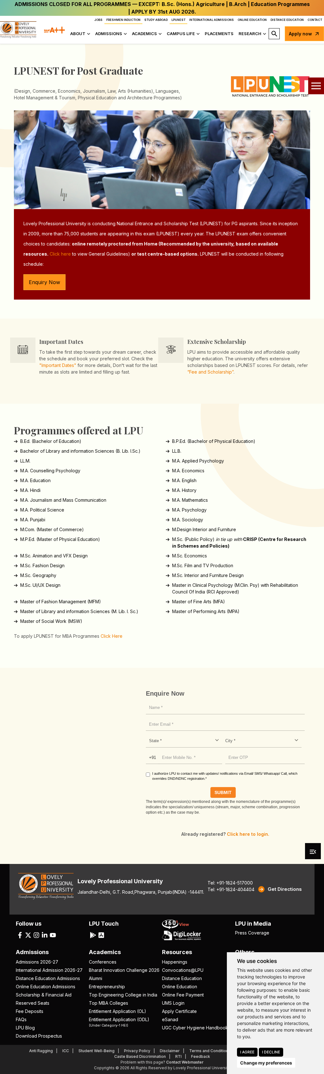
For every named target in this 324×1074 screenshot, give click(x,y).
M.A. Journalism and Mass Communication (63, 500)
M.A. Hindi (30, 490)
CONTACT (315, 20)
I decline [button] (271, 1052)
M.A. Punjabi (32, 519)
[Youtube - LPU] (53, 934)
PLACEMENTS (219, 33)
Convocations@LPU (182, 970)
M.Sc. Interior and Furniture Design (208, 575)
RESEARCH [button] (250, 33)
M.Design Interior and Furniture (204, 529)
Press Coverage (252, 932)
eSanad (170, 1019)
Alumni (95, 978)
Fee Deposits (29, 1011)
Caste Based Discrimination (140, 1056)
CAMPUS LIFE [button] (181, 33)
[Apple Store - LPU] (101, 934)
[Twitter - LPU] (28, 934)
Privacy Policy (137, 1050)
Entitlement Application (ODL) (119, 1022)
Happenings (174, 962)
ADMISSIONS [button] (108, 33)
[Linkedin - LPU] (44, 934)
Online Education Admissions (45, 986)
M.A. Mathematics (190, 500)
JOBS (98, 20)
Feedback (200, 1056)
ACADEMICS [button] (144, 33)
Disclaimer (170, 1050)
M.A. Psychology (189, 509)
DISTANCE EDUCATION (287, 20)
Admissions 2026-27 (37, 962)
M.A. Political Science (42, 509)
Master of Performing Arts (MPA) (206, 611)
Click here (60, 254)
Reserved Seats (32, 1003)
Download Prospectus (39, 1036)
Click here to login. (248, 834)
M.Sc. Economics (189, 555)
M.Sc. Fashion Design (42, 565)
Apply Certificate (179, 1011)
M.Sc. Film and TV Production (202, 565)
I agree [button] (247, 1052)
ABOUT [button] (77, 33)
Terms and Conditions (210, 1050)
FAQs (21, 1019)
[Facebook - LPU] (20, 934)
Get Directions (285, 889)
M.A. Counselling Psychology (50, 470)
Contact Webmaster (184, 1062)
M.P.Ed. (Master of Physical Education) (60, 539)
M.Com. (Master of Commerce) (52, 529)
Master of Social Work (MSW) (51, 621)
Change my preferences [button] (266, 1062)
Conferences (102, 962)
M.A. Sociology (187, 519)
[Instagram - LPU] (36, 934)
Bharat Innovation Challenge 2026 (124, 970)
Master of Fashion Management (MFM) (60, 601)
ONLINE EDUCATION (252, 20)
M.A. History (184, 490)
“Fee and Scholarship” (210, 372)
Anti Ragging (41, 1050)
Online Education (179, 986)
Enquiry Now (44, 282)
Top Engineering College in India (123, 994)
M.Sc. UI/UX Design (40, 585)
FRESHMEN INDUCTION (123, 20)
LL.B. (176, 451)
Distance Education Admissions (48, 978)
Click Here (111, 636)
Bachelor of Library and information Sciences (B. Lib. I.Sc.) (80, 451)
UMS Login (173, 1003)
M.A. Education (35, 480)
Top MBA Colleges (108, 1003)
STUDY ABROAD (156, 20)
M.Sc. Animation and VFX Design (54, 555)
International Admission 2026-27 (49, 970)
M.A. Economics (188, 470)
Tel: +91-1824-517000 (230, 882)
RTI (178, 1056)
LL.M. (25, 460)
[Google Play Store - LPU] (93, 934)
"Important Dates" (57, 365)
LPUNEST (178, 20)
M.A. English (184, 480)
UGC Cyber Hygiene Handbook (195, 1027)
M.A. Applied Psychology (198, 460)
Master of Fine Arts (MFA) (198, 601)
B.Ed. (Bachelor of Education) (50, 441)
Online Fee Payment (183, 994)
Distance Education (182, 978)
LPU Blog (25, 1027)
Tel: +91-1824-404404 (231, 889)
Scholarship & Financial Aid (44, 994)
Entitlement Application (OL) (117, 1011)
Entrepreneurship (107, 986)
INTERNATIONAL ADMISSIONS (211, 20)
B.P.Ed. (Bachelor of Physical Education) (213, 441)
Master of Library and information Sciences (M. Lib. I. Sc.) (79, 611)
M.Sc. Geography (38, 575)
